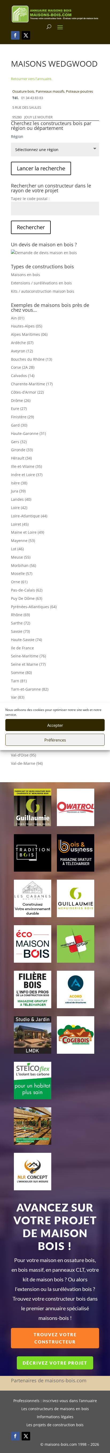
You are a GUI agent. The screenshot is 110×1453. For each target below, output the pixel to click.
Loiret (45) (20, 524)
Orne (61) (19, 581)
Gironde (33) (22, 449)
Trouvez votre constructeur (55, 1338)
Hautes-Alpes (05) (26, 326)
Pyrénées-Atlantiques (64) (34, 606)
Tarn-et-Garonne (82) (29, 689)
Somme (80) (21, 672)
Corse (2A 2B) (22, 367)
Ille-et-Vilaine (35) (26, 466)
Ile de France (22, 647)
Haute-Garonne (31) (28, 433)
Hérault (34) (21, 458)
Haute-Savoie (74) (26, 639)
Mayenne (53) (23, 540)
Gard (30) (19, 425)
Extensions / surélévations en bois (41, 282)
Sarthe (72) (20, 623)
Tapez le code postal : (30, 198)
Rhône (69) (20, 614)
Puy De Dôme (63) (26, 598)
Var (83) (17, 697)
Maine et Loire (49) (27, 532)
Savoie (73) (20, 631)
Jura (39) (18, 491)
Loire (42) (19, 507)
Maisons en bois (25, 274)
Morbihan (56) (23, 565)
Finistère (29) (22, 416)
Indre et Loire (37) (26, 474)
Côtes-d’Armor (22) (27, 392)
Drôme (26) (20, 400)
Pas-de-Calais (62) (26, 590)
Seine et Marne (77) (28, 664)
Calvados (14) (22, 375)
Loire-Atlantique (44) (29, 515)
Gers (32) (19, 441)
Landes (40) (21, 499)
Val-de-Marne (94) (27, 763)
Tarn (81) (19, 680)
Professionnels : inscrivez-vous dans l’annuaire (55, 1401)
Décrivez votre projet (55, 1362)
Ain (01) (17, 318)
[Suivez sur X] (26, 35)
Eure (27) (19, 408)
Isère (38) (19, 482)
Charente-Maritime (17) (32, 383)
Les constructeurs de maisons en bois (55, 1409)
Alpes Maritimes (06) (29, 334)
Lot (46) (17, 548)
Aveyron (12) (22, 350)
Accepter (55, 725)
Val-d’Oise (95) (23, 755)
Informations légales (55, 1417)
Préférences (55, 740)
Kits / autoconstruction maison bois (42, 291)
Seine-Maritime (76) (28, 655)
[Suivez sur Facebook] (15, 35)
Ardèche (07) (22, 342)
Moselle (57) (21, 573)
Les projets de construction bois (55, 1425)
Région (17, 136)
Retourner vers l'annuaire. (31, 78)
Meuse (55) (20, 557)
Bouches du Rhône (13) (31, 359)
